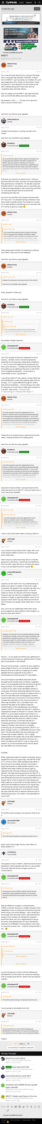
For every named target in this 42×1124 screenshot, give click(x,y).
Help (33, 1120)
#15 (40, 828)
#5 (40, 273)
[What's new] (35, 2)
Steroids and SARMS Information (21, 1060)
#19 (40, 992)
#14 (40, 809)
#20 (40, 1021)
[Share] (37, 72)
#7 (40, 354)
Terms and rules (15, 1120)
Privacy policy (26, 1120)
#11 (40, 547)
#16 (40, 860)
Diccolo (8, 1060)
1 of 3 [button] (15, 1043)
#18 (40, 942)
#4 (40, 220)
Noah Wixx (9, 1069)
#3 (40, 151)
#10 (40, 506)
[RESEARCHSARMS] (21, 45)
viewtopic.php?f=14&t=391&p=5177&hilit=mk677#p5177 (17, 390)
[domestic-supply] (21, 33)
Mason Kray (6, 59)
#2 (40, 127)
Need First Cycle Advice (15, 1058)
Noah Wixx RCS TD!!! (20, 1067)
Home (3, 1122)
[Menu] (2, 2)
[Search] (39, 2)
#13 (40, 627)
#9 (40, 457)
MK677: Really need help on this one (21, 1096)
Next (21, 1043)
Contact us (5, 1120)
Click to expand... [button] (21, 173)
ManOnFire (9, 1098)
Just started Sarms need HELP (18, 1076)
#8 (40, 405)
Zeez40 (8, 1078)
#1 (40, 72)
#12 (40, 580)
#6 (40, 313)
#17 (40, 884)
